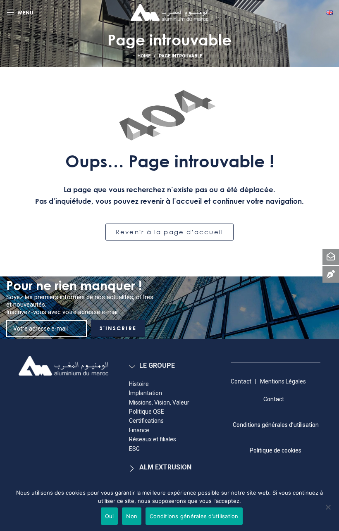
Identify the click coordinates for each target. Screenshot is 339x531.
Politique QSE (146, 411)
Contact (241, 381)
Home (143, 56)
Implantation (145, 393)
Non (131, 516)
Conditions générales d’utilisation (194, 516)
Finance (139, 430)
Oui (109, 516)
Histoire (139, 384)
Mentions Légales (283, 381)
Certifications (146, 420)
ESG (134, 448)
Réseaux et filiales (152, 439)
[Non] (328, 511)
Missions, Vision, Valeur (159, 402)
